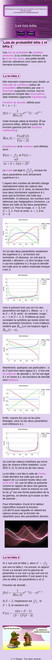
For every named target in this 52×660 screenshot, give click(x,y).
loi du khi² (8, 482)
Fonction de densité (14, 102)
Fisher (41, 473)
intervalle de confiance (15, 84)
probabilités (9, 87)
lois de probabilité (18, 52)
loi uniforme (9, 373)
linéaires (13, 379)
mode (9, 170)
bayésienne (38, 97)
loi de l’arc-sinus (14, 58)
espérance (10, 146)
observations (37, 93)
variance (28, 146)
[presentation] (9, 105)
